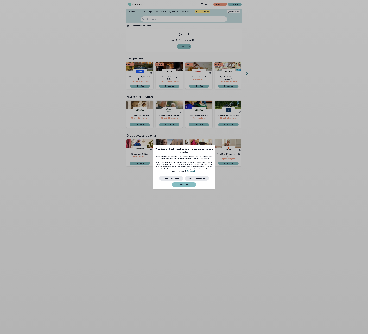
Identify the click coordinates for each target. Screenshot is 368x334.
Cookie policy (191, 171)
